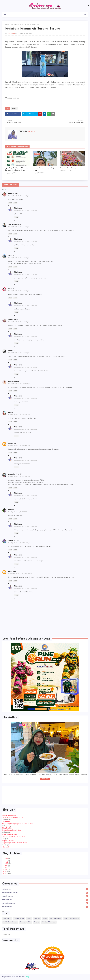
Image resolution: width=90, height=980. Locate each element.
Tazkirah (22, 922)
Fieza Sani (12, 571)
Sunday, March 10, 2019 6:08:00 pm (18, 258)
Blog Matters (45, 889)
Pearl (65, 918)
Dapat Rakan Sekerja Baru (11, 830)
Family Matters (45, 896)
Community (7, 918)
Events (29, 918)
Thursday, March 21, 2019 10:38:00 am (25, 526)
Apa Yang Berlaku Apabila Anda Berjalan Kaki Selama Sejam (16, 169)
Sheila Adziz (13, 319)
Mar (6, 867)
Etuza (10, 412)
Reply (10, 202)
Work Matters (45, 907)
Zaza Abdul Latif (14, 474)
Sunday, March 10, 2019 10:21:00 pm (19, 384)
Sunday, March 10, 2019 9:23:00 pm (18, 353)
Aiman (11, 288)
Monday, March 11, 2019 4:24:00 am (19, 415)
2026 (6, 859)
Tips (29, 922)
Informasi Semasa (55, 918)
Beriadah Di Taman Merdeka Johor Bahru (45, 169)
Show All (6, 847)
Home (7, 24)
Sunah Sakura (13, 540)
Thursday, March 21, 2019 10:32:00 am (25, 210)
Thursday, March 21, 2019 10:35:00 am (25, 398)
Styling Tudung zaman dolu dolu (14, 836)
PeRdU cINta (13, 193)
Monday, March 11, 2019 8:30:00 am (19, 445)
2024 (6, 874)
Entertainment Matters (45, 892)
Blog (27, 977)
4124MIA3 (12, 443)
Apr (6, 865)
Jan (6, 871)
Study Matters (45, 899)
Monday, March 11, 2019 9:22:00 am (19, 476)
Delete (15, 202)
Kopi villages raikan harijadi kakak (14, 843)
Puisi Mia (6, 922)
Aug (6, 861)
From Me (37, 918)
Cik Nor (11, 509)
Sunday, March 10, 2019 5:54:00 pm (18, 196)
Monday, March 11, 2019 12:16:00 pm (19, 543)
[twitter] (88, 6)
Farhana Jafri (13, 381)
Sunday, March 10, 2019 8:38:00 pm (18, 291)
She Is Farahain (14, 224)
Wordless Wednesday (48, 922)
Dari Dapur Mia (19, 918)
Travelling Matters (45, 903)
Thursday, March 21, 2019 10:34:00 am (25, 305)
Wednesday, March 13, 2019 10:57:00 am (20, 574)
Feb (6, 869)
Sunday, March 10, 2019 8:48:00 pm (18, 322)
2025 (6, 863)
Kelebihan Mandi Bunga (68, 168)
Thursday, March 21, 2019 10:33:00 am (25, 241)
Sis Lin (11, 255)
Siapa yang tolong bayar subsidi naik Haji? (17, 824)
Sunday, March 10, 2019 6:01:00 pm (18, 227)
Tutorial (36, 922)
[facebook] (85, 6)
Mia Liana (11, 33)
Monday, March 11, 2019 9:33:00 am (19, 512)
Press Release (74, 918)
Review (14, 922)
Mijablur (11, 350)
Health (13, 24)
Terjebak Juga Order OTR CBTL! (13, 817)
